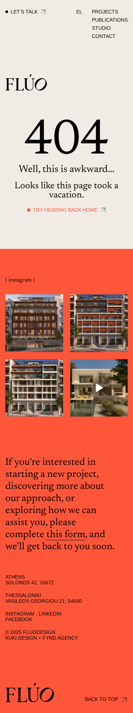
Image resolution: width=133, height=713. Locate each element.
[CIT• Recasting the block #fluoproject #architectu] (34, 323)
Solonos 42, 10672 (29, 582)
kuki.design (21, 638)
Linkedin (50, 614)
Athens (15, 577)
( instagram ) (20, 280)
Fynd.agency (60, 638)
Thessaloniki (23, 595)
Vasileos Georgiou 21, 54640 (43, 601)
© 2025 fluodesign (30, 632)
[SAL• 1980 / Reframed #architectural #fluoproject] (99, 388)
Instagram (19, 614)
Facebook (18, 619)
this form (65, 535)
